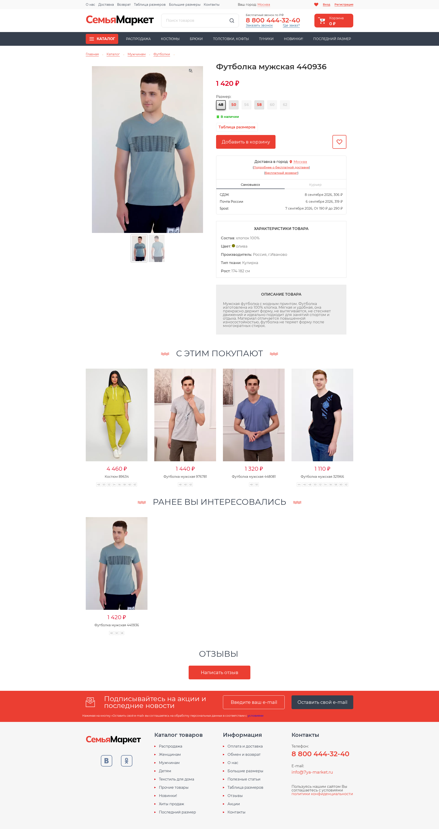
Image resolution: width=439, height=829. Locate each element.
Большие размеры (185, 5)
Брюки (196, 39)
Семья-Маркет (120, 20)
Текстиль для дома (176, 779)
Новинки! (293, 39)
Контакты (212, 5)
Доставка (106, 5)
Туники (266, 39)
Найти (232, 20)
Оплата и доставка (245, 746)
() (281, 167)
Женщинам (170, 754)
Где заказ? (291, 25)
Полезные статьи (244, 779)
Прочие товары (174, 787)
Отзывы (235, 796)
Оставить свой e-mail (322, 702)
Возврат (124, 5)
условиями (255, 715)
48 (220, 105)
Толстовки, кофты (231, 39)
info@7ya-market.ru (312, 772)
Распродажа (138, 39)
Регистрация (344, 4)
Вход (326, 4)
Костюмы (170, 39)
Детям (165, 771)
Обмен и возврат (244, 754)
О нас (90, 5)
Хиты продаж (171, 804)
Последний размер (332, 39)
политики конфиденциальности (322, 794)
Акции (234, 804)
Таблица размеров (150, 5)
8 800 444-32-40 (273, 20)
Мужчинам (169, 763)
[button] (76, 422)
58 (259, 105)
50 (233, 105)
